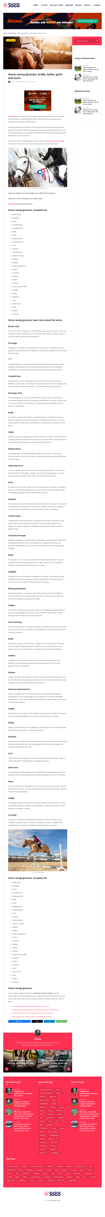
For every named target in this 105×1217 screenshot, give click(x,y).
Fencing (49, 1110)
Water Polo (43, 1153)
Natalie (37, 1039)
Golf (41, 1118)
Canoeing (52, 1107)
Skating (42, 1139)
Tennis (53, 1146)
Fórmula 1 (50, 1114)
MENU (36, 5)
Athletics (87, 5)
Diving (42, 1110)
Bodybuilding (44, 1103)
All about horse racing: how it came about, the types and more (90, 79)
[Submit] (97, 41)
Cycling (61, 1107)
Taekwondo (43, 1146)
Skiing (50, 1139)
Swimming (43, 1142)
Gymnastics (50, 1118)
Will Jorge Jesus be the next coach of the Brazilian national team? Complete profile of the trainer (23, 1115)
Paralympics (44, 1128)
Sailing (42, 1132)
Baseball (79, 5)
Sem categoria (52, 1132)
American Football (56, 5)
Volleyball (52, 1149)
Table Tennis (54, 1142)
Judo (50, 1121)
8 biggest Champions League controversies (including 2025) (22, 1104)
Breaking (42, 1107)
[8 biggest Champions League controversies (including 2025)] (9, 1101)
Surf (57, 1139)
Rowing (54, 1128)
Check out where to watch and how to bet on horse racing (91, 69)
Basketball (69, 5)
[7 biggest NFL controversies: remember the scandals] (9, 1091)
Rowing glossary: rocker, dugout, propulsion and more (31, 1017)
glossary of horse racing (55, 141)
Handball (60, 1118)
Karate (57, 1121)
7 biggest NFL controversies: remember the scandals (23, 1093)
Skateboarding (54, 1135)
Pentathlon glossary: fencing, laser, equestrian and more (33, 1013)
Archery (57, 1089)
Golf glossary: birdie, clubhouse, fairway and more (30, 1006)
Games (59, 1114)
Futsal (42, 1114)
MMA (41, 1125)
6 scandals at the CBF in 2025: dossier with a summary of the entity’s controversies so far (22, 1127)
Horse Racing (12, 33)
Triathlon (43, 1149)
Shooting (43, 1135)
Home (5, 33)
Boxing (54, 1103)
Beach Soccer (44, 1100)
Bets (54, 1100)
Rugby (62, 1128)
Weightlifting (55, 1153)
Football (44, 5)
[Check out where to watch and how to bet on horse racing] (78, 67)
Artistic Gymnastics (46, 1093)
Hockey (42, 1121)
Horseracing (12, 116)
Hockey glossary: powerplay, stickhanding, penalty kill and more (35, 1010)
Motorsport (50, 1125)
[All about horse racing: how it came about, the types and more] (78, 77)
